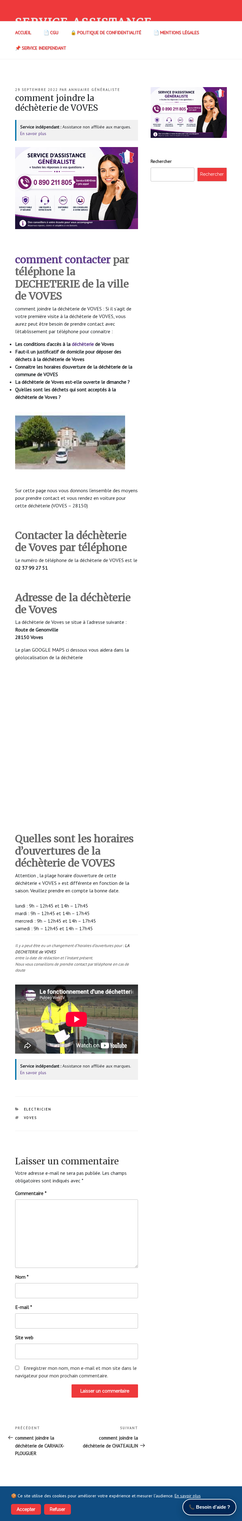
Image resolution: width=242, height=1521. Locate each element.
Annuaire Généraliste (94, 89)
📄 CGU (50, 32)
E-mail (23, 1307)
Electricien (38, 1109)
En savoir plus (33, 133)
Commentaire (31, 1193)
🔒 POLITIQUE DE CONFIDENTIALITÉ (106, 32)
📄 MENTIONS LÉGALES (176, 32)
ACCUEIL (23, 32)
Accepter (26, 1509)
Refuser (57, 1509)
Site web (24, 1337)
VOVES (30, 1118)
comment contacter (63, 259)
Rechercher (161, 161)
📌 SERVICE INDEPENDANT (40, 48)
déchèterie (83, 344)
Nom (22, 1277)
